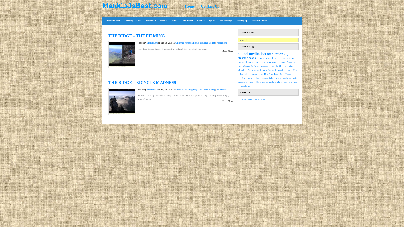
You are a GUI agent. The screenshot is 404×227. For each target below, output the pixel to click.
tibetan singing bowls (265, 82)
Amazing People (132, 20)
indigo (240, 74)
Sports (212, 20)
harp (280, 58)
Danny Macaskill (255, 70)
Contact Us (210, 6)
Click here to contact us (253, 99)
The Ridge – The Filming (136, 35)
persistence (288, 58)
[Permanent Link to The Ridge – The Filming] (122, 66)
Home (190, 6)
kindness (278, 82)
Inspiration (150, 20)
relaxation (250, 82)
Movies (163, 20)
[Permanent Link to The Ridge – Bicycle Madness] (122, 113)
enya (287, 54)
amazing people (247, 57)
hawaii (261, 58)
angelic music (246, 86)
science (248, 74)
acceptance (288, 82)
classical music (244, 66)
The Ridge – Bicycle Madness (142, 82)
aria (295, 62)
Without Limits (259, 20)
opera (265, 70)
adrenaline (242, 70)
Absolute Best (113, 20)
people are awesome (266, 62)
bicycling (242, 78)
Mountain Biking (207, 43)
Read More (227, 51)
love (274, 58)
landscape (255, 66)
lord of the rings (253, 78)
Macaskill (272, 70)
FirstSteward (152, 43)
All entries (179, 43)
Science (201, 20)
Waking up (242, 20)
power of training (246, 62)
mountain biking (267, 66)
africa (261, 74)
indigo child (274, 78)
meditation (275, 54)
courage (282, 62)
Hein (282, 74)
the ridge (279, 66)
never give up (285, 78)
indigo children (291, 70)
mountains (288, 66)
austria (254, 74)
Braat (276, 74)
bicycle (281, 70)
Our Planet (187, 20)
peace (268, 58)
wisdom (264, 78)
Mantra (288, 74)
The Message (225, 20)
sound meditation (252, 53)
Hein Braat (268, 74)
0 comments (222, 43)
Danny (289, 62)
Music (174, 20)
